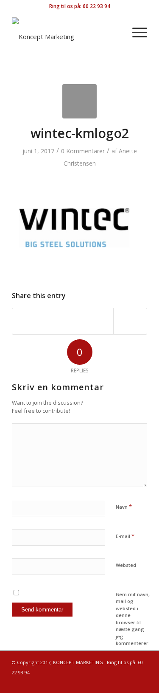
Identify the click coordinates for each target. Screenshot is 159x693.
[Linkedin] (140, 682)
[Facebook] (115, 682)
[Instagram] (102, 682)
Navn (124, 506)
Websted (126, 565)
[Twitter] (128, 682)
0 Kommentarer (83, 151)
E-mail (125, 536)
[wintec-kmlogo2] (79, 101)
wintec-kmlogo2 (80, 133)
